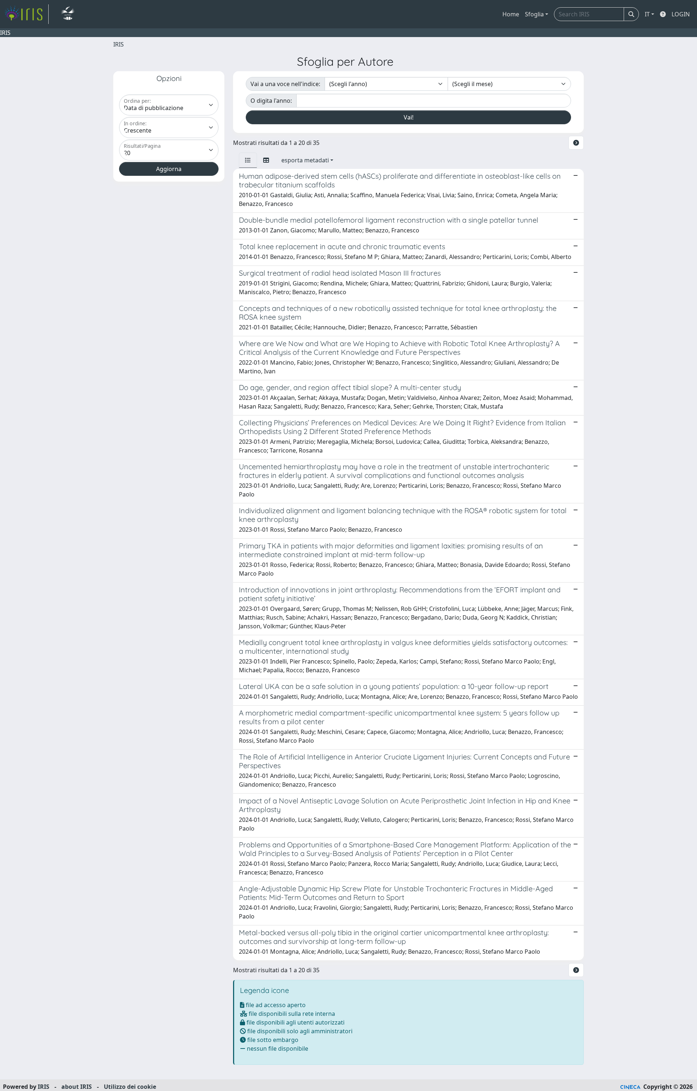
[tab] (248, 160)
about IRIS (76, 1087)
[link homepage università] (67, 14)
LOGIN (681, 14)
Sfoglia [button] (534, 14)
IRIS (118, 44)
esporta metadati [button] (305, 160)
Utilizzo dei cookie (130, 1087)
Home (510, 14)
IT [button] (647, 14)
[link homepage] (26, 14)
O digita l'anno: (271, 101)
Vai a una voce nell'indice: (285, 84)
